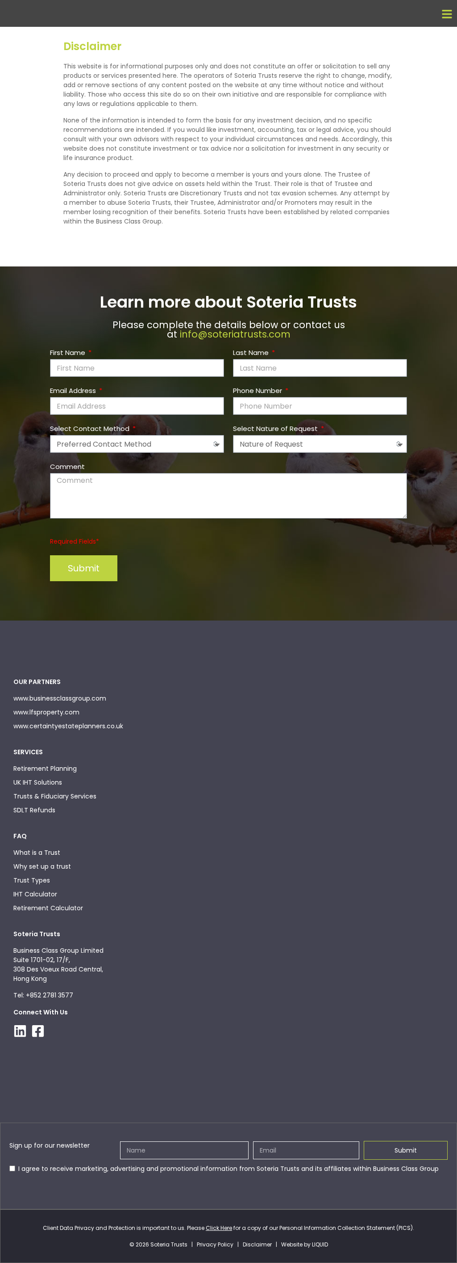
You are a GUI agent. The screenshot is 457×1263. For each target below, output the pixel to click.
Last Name (251, 352)
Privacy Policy (215, 1244)
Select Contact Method (90, 428)
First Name (68, 352)
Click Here (219, 1228)
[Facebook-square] (38, 1031)
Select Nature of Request (276, 428)
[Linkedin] (20, 1031)
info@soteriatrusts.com (235, 334)
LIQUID (320, 1244)
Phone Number (258, 390)
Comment (67, 466)
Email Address (74, 390)
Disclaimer (257, 1244)
